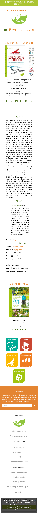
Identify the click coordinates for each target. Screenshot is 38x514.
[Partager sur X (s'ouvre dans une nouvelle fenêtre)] (11, 101)
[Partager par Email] (16, 101)
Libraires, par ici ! (19, 477)
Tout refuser (19, 510)
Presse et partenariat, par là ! (19, 486)
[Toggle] (5, 30)
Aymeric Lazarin (24, 323)
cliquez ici (26, 401)
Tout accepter (25, 507)
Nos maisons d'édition (19, 436)
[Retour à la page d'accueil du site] (19, 19)
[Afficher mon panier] (32, 30)
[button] (15, 61)
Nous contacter (19, 452)
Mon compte (19, 447)
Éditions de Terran (17, 247)
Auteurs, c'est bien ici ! (19, 472)
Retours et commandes (19, 461)
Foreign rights (19, 482)
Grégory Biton (17, 88)
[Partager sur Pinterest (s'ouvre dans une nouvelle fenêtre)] (26, 101)
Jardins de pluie (19, 320)
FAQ (19, 457)
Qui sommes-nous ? (19, 431)
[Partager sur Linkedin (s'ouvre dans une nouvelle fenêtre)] (21, 101)
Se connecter (25, 30)
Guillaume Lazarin (14, 323)
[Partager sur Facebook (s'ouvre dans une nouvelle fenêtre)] (7, 101)
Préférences (12, 507)
